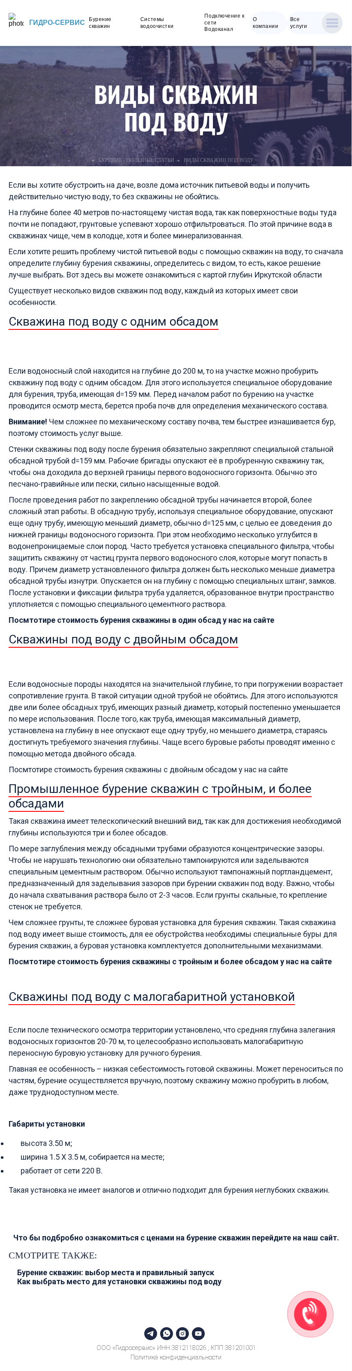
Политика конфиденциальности (176, 1357)
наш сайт (320, 1237)
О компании (265, 22)
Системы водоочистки (156, 22)
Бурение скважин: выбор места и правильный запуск (115, 1272)
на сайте (258, 620)
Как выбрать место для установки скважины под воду (119, 1281)
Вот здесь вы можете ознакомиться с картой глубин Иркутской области (194, 274)
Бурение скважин (100, 22)
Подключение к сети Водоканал (224, 22)
